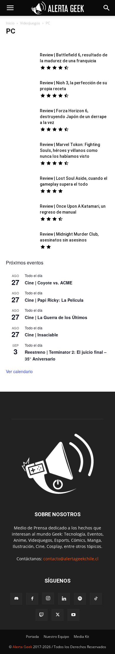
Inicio (10, 23)
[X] (57, 615)
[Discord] (16, 599)
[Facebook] (32, 599)
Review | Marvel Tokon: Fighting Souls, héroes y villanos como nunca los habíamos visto (70, 150)
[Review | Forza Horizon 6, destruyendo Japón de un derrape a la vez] (20, 118)
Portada (32, 636)
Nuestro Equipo (56, 636)
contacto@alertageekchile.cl (70, 558)
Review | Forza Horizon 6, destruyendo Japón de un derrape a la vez (73, 116)
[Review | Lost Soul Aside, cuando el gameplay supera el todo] (20, 185)
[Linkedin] (64, 599)
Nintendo (80, 43)
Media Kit (81, 636)
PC (95, 43)
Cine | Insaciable (41, 335)
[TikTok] (96, 599)
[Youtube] (73, 615)
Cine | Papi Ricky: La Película (54, 300)
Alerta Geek (22, 646)
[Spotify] (80, 599)
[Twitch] (41, 615)
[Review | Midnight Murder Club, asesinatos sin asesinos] (20, 241)
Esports (31, 43)
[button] (10, 8)
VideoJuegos (30, 23)
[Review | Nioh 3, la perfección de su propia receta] (20, 90)
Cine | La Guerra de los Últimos (56, 317)
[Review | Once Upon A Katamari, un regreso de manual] (20, 213)
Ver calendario (19, 371)
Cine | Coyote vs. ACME (48, 283)
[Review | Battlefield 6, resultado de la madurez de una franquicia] (20, 62)
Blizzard (14, 43)
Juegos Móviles (55, 43)
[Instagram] (48, 598)
